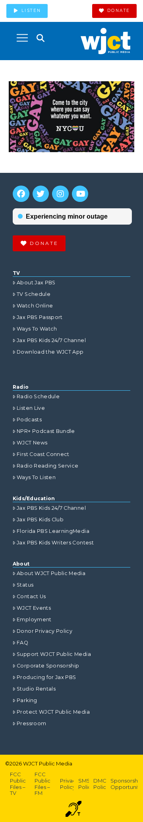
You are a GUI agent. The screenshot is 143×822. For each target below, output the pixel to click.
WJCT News (32, 443)
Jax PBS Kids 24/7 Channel (51, 340)
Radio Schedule (38, 396)
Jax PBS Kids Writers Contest (55, 543)
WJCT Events (34, 608)
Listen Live (31, 408)
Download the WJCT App (50, 352)
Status (25, 585)
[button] (22, 37)
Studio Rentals (36, 689)
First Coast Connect (43, 454)
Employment (34, 619)
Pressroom (31, 723)
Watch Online (35, 306)
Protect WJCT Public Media (53, 712)
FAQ (22, 643)
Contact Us (31, 596)
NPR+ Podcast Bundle (46, 431)
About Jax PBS (36, 283)
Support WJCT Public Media (54, 654)
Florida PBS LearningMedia (53, 531)
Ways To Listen (36, 477)
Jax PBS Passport (40, 317)
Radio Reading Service (47, 466)
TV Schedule (33, 294)
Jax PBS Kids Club (40, 520)
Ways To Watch (37, 329)
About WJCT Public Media (51, 573)
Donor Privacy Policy (44, 631)
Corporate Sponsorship (48, 666)
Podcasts (29, 420)
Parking (27, 700)
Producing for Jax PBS (46, 677)
